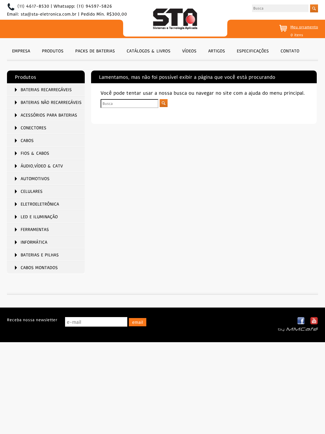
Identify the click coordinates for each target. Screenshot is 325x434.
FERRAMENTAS (35, 229)
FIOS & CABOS (35, 153)
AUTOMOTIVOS (35, 178)
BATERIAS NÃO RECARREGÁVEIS (51, 102)
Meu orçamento (304, 26)
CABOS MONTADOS (39, 267)
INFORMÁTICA (34, 242)
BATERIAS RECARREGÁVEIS (46, 89)
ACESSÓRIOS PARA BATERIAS (49, 115)
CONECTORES (33, 128)
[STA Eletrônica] (175, 20)
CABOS (27, 140)
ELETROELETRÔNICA (40, 204)
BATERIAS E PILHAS (40, 255)
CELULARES (32, 191)
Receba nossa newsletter (32, 319)
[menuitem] (21, 50)
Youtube (314, 321)
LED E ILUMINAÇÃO (39, 217)
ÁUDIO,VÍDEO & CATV (42, 166)
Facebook (301, 321)
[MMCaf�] (298, 329)
